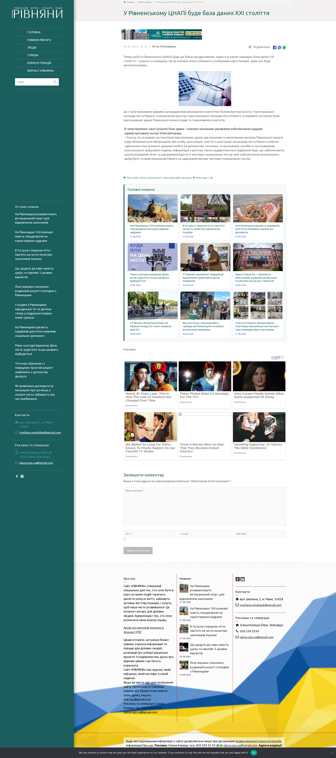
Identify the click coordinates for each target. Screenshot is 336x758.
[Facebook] (17, 476)
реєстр (143, 178)
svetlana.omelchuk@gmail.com (40, 432)
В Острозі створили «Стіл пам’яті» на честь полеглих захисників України (33, 255)
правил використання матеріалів (258, 741)
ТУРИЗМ (32, 55)
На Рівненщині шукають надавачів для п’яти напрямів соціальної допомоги (35, 331)
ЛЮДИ (31, 47)
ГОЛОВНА (34, 32)
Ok (253, 752)
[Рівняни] (37, 12)
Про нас (148, 745)
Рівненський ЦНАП (172, 178)
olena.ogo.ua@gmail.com (36, 462)
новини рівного (154, 178)
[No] (331, 752)
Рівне (129, 178)
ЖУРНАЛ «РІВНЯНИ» (40, 70)
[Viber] (279, 47)
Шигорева (187, 178)
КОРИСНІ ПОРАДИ (39, 63)
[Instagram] (22, 476)
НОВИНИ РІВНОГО (39, 40)
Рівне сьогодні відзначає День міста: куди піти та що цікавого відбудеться (36, 350)
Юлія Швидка (168, 46)
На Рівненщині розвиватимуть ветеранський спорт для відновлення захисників (36, 218)
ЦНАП (136, 178)
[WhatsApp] (284, 47)
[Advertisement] (37, 145)
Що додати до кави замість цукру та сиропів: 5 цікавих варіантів (34, 273)
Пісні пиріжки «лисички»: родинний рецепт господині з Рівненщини (35, 291)
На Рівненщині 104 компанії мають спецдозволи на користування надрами (34, 236)
